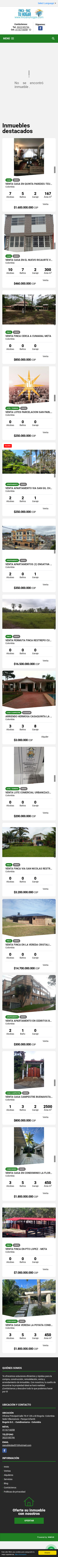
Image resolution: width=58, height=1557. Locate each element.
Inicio (6, 1466)
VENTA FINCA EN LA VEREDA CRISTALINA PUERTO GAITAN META (29, 945)
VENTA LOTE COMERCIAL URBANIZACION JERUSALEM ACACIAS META (29, 792)
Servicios (8, 1479)
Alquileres (8, 1475)
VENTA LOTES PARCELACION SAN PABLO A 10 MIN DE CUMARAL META (29, 412)
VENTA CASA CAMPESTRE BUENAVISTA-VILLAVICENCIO (29, 1097)
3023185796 (23, 27)
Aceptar (47, 1552)
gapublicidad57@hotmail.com (16, 1445)
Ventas (7, 1471)
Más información (21, 1554)
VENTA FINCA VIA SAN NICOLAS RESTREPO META (29, 868)
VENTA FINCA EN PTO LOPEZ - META (26, 1249)
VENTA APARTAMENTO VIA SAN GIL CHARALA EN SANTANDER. (29, 488)
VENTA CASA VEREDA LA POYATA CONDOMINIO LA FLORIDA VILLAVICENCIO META (29, 1325)
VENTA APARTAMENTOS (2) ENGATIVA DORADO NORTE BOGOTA (29, 564)
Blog (6, 1483)
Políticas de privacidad (14, 1491)
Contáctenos (10, 1487)
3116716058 (21, 29)
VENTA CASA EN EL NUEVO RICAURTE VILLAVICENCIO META (29, 260)
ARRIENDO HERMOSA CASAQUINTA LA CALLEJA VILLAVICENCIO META (29, 716)
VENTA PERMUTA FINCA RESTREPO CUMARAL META (29, 640)
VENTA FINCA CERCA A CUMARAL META (28, 336)
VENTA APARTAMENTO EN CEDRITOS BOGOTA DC (29, 1021)
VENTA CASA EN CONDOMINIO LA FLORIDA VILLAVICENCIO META (29, 1173)
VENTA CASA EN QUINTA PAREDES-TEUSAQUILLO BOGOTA (29, 184)
